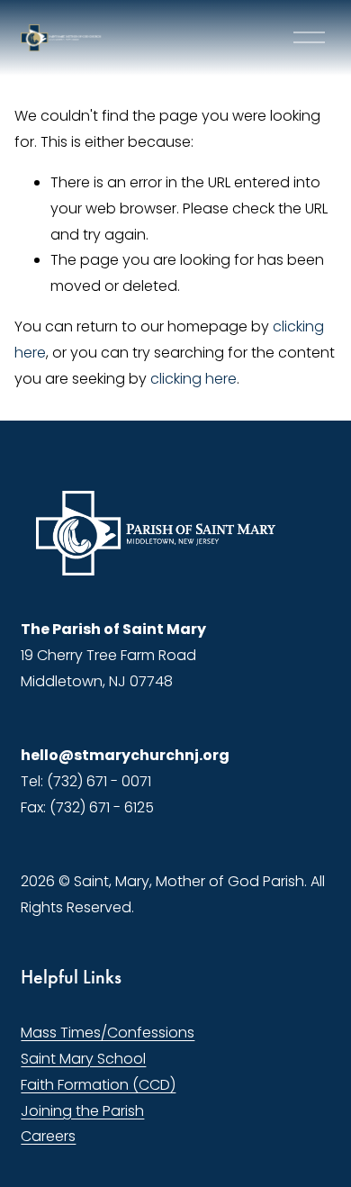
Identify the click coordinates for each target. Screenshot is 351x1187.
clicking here (193, 378)
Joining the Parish (82, 1111)
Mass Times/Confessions (107, 1032)
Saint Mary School (83, 1058)
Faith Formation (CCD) (98, 1084)
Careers (48, 1136)
